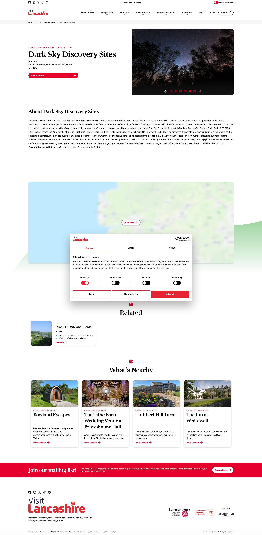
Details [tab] (131, 248)
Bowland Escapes (51, 414)
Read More (60, 342)
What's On (124, 12)
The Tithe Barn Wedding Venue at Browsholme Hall (103, 421)
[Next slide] (200, 91)
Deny (91, 294)
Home (30, 22)
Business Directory (49, 22)
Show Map (129, 222)
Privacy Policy (33, 532)
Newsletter (127, 2)
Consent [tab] (90, 248)
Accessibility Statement (77, 532)
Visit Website (37, 75)
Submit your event (94, 532)
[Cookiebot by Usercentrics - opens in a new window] (177, 239)
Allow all (170, 294)
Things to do (107, 12)
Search (224, 12)
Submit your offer (109, 532)
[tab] (171, 91)
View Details (39, 442)
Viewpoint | (50, 47)
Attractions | (36, 47)
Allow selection (131, 294)
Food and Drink (143, 12)
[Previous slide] (165, 91)
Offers (212, 12)
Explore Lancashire (166, 12)
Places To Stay (87, 12)
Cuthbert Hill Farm (155, 414)
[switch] (116, 283)
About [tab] (172, 248)
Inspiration (187, 12)
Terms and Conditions (48, 532)
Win (201, 12)
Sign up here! (221, 469)
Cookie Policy (62, 532)
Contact (137, 2)
